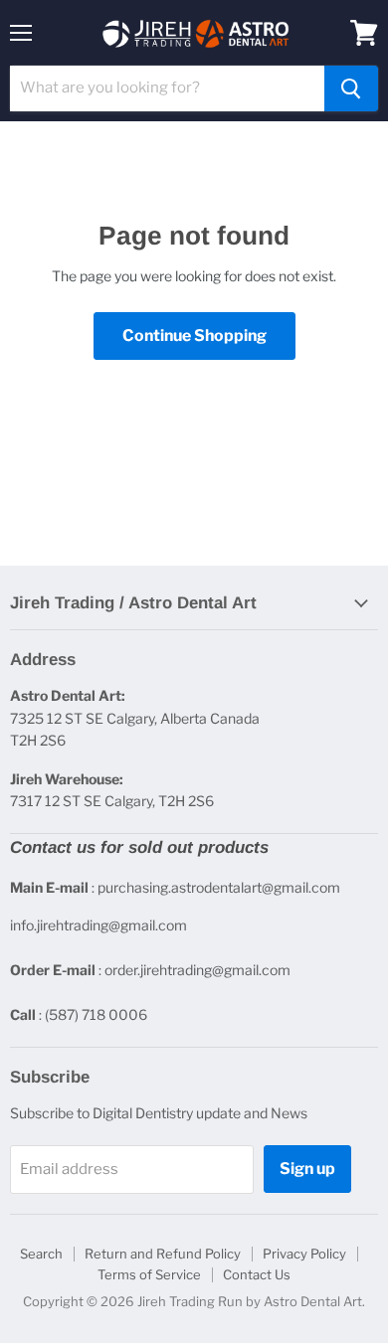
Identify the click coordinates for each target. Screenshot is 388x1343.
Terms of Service (149, 1274)
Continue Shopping (194, 335)
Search (41, 1253)
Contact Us (257, 1274)
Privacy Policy (304, 1253)
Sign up (307, 1168)
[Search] (351, 88)
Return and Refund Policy (163, 1253)
